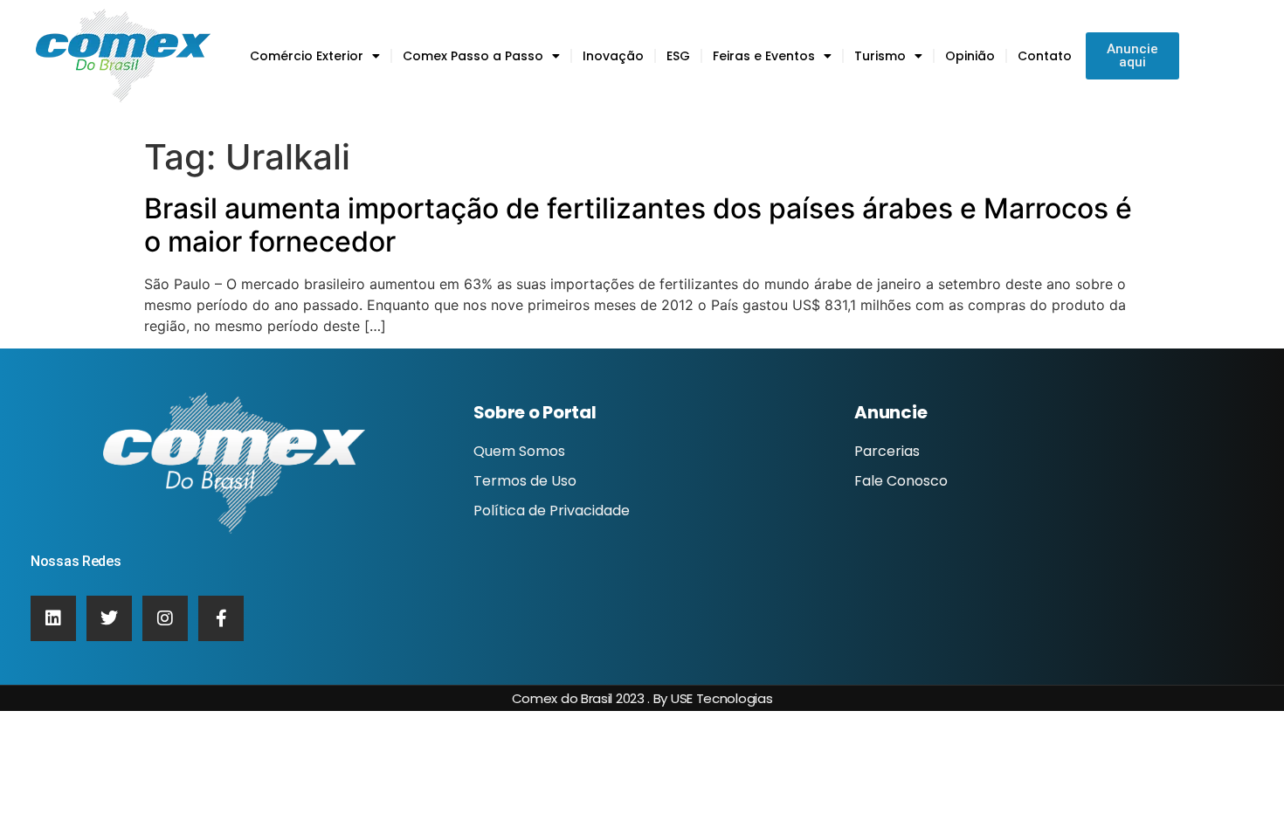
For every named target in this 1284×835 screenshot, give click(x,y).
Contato (1045, 56)
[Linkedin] (53, 618)
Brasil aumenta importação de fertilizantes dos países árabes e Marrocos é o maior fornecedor (638, 225)
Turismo (880, 56)
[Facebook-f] (221, 618)
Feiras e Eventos (764, 56)
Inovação (613, 56)
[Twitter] (109, 618)
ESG (678, 56)
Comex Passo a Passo (473, 56)
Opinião (970, 56)
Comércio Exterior (306, 56)
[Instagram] (165, 618)
